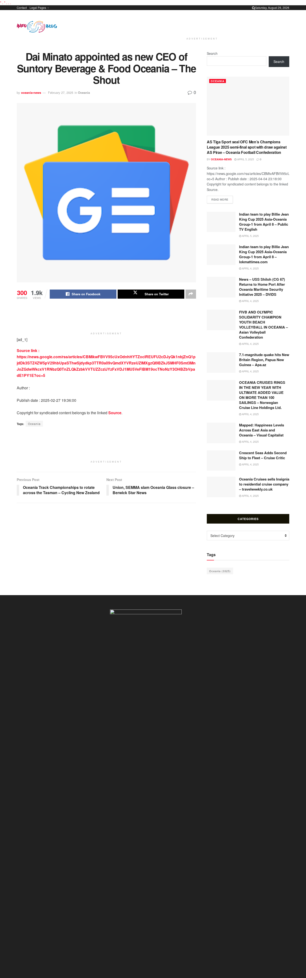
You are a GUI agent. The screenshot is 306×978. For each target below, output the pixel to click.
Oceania (84, 92)
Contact (22, 8)
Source (114, 412)
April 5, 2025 (245, 159)
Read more (222, 199)
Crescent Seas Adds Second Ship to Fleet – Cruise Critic (263, 455)
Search (212, 53)
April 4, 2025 (250, 268)
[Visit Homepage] (37, 27)
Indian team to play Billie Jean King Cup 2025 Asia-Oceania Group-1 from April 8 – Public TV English (264, 222)
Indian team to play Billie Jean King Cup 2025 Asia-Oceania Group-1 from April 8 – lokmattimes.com (264, 254)
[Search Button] (253, 7)
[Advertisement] (202, 23)
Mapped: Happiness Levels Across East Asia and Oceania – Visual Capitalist (261, 430)
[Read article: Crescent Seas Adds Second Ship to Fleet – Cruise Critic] (221, 460)
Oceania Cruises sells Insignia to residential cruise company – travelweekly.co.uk (264, 484)
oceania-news (31, 92)
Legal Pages (38, 8)
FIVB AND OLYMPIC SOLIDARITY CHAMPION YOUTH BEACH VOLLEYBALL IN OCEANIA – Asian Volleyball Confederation (263, 324)
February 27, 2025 (60, 92)
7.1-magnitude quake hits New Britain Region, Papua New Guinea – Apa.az (264, 359)
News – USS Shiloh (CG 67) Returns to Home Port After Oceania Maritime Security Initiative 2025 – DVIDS (262, 287)
